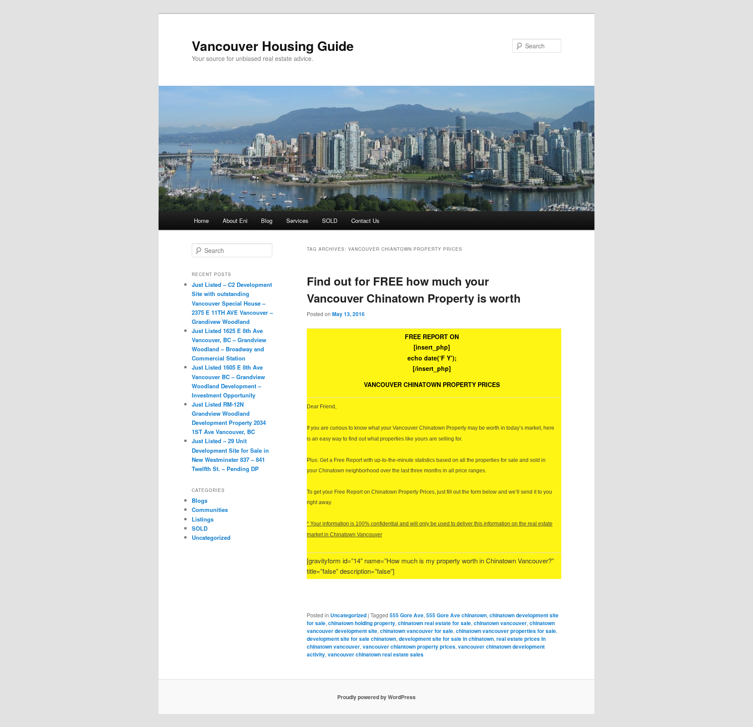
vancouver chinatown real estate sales (376, 654)
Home (201, 220)
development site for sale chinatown (351, 639)
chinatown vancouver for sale (416, 631)
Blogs (199, 500)
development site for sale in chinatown (446, 639)
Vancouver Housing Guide (273, 45)
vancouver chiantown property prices (409, 646)
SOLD (329, 220)
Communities (210, 509)
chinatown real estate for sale (434, 623)
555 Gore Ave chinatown (456, 615)
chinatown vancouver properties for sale (506, 631)
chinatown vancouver (500, 623)
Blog (266, 220)
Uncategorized (348, 615)
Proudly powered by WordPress (376, 697)
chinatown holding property (361, 623)
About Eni (235, 220)
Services (297, 220)
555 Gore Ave (407, 615)
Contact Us (365, 220)
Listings (203, 519)
